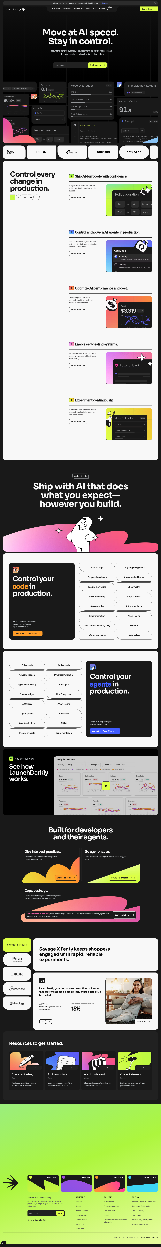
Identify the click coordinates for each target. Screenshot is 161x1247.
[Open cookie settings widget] (3, 1243)
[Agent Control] (119, 84)
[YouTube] (32, 1220)
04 (31, 197)
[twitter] (28, 1220)
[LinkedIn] (36, 1220)
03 (25, 197)
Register (105, 3)
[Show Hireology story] (17, 1003)
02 (18, 197)
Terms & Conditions (121, 1237)
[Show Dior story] (17, 974)
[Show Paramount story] (17, 988)
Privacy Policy (134, 1237)
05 (37, 197)
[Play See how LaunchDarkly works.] (106, 785)
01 (12, 197)
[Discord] (40, 1220)
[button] (56, 8)
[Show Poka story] (17, 959)
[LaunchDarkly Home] (16, 9)
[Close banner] (154, 3)
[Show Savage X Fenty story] (17, 945)
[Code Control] (34, 96)
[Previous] (43, 1022)
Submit (60, 1213)
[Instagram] (44, 1220)
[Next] (49, 1022)
